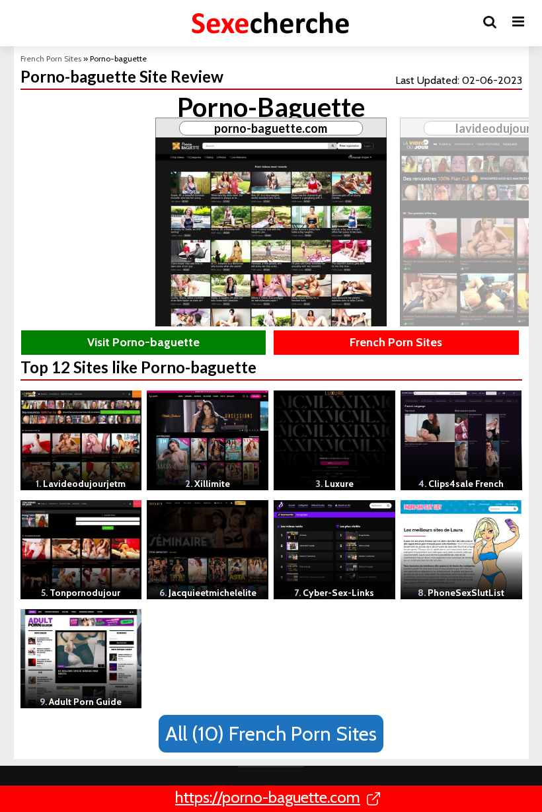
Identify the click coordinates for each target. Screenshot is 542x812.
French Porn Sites (50, 58)
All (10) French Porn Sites (271, 733)
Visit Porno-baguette (143, 342)
